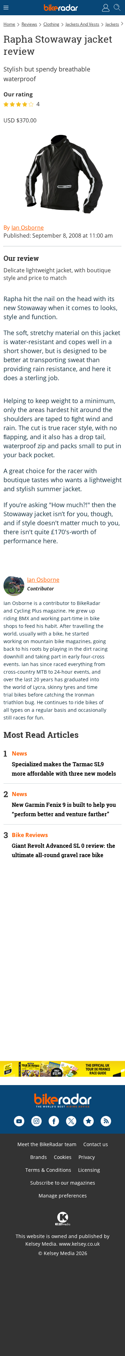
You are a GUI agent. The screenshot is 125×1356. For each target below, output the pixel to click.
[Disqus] (62, 965)
